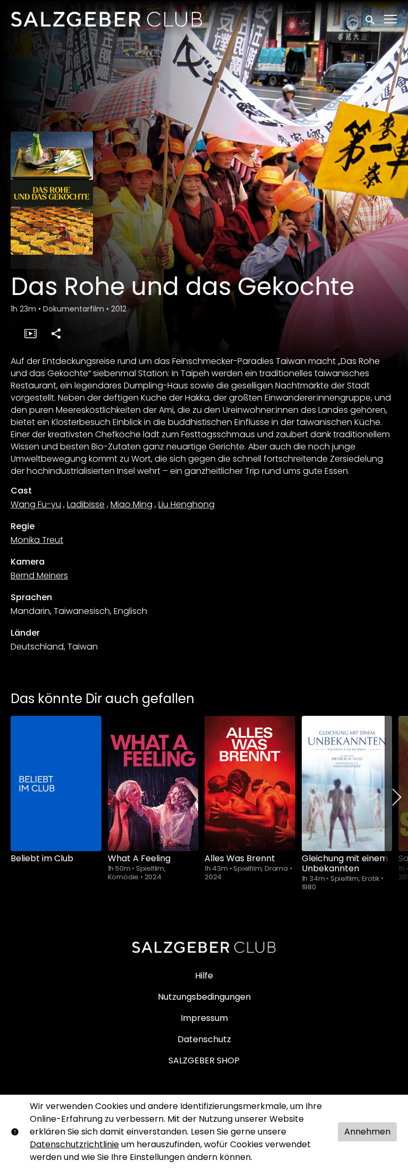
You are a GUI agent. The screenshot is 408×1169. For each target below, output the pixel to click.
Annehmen (367, 1131)
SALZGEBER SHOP (204, 1060)
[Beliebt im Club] (56, 783)
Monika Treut (37, 540)
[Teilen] (56, 333)
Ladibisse (86, 504)
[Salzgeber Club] (204, 947)
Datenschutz (204, 1039)
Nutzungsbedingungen (204, 997)
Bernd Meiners (39, 575)
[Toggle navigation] (391, 19)
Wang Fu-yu (36, 504)
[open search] (370, 19)
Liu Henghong (186, 504)
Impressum (204, 1018)
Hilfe (204, 975)
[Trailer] (30, 333)
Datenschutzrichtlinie (74, 1144)
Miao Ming (131, 504)
